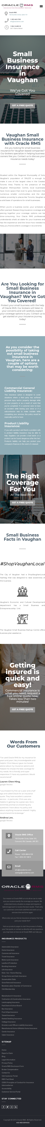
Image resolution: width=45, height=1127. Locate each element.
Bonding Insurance (9, 966)
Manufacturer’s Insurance (11, 996)
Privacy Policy (7, 1063)
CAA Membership (8, 989)
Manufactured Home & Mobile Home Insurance (19, 1028)
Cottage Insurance (9, 1022)
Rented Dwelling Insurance (12, 1019)
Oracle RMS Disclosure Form (13, 1066)
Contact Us (6, 1073)
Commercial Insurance (10, 953)
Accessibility (6, 1088)
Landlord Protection (9, 963)
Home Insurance (8, 950)
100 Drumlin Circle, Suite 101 (18, 15)
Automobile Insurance (10, 947)
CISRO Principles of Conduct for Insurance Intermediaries (18, 1084)
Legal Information (8, 1060)
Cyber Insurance (8, 1035)
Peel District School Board (12, 1006)
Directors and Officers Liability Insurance (17, 1025)
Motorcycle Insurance (10, 960)
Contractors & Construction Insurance (16, 999)
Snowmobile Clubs (9, 979)
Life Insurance (7, 970)
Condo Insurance (8, 1032)
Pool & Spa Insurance (10, 1012)
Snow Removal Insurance (11, 983)
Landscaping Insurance (11, 1002)
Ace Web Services (23, 1122)
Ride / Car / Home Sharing (11, 973)
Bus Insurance (7, 1009)
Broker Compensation (10, 1069)
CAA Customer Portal (10, 1076)
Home (4, 1050)
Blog (3, 1056)
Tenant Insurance (8, 1015)
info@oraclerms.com (17, 21)
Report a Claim (7, 1053)
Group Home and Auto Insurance (14, 976)
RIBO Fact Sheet (8, 1079)
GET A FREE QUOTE (22, 105)
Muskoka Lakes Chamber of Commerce (16, 986)
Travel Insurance (8, 957)
